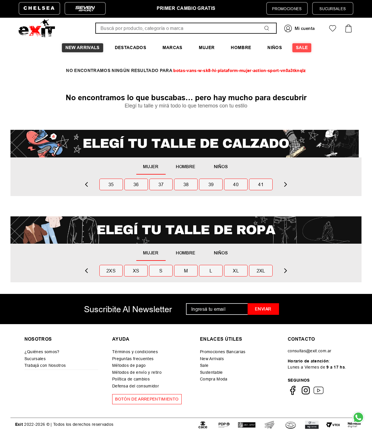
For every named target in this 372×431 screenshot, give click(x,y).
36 (136, 184)
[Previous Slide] (86, 184)
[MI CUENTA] (300, 28)
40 (236, 184)
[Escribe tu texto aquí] (269, 424)
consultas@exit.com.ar (310, 351)
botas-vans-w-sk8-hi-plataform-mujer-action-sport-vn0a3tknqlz (239, 70)
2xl (261, 270)
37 (161, 184)
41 (261, 184)
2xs (111, 270)
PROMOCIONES (287, 8)
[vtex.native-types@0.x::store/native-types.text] (203, 424)
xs (136, 270)
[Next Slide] (285, 184)
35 (111, 184)
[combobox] (186, 28)
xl (236, 270)
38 (186, 184)
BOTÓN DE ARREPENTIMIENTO (146, 399)
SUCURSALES (332, 8)
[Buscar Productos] (267, 28)
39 (211, 184)
